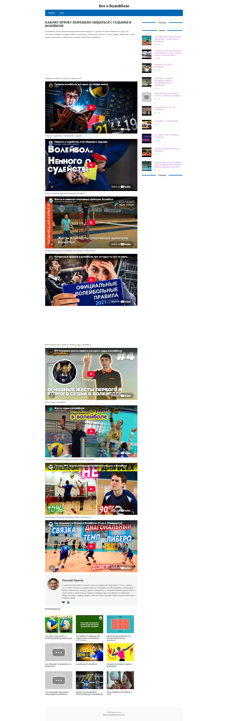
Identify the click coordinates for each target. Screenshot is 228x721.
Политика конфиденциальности (114, 714)
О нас (61, 13)
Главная (51, 13)
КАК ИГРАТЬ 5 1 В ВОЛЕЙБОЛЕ (166, 121)
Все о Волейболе (114, 6)
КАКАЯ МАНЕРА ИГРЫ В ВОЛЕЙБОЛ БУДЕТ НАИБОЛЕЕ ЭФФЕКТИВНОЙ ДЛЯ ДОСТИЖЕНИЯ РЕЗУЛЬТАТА (168, 164)
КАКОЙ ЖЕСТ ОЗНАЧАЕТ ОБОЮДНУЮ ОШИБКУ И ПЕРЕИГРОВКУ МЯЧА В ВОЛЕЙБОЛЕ (163, 81)
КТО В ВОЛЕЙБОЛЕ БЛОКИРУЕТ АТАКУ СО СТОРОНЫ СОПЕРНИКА (167, 94)
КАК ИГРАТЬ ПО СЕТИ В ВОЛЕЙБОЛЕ (163, 65)
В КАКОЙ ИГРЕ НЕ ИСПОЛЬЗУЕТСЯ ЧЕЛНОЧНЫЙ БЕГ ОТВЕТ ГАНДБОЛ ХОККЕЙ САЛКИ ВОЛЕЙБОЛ (167, 53)
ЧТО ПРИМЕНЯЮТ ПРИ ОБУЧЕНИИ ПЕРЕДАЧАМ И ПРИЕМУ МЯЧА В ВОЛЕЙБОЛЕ (167, 39)
